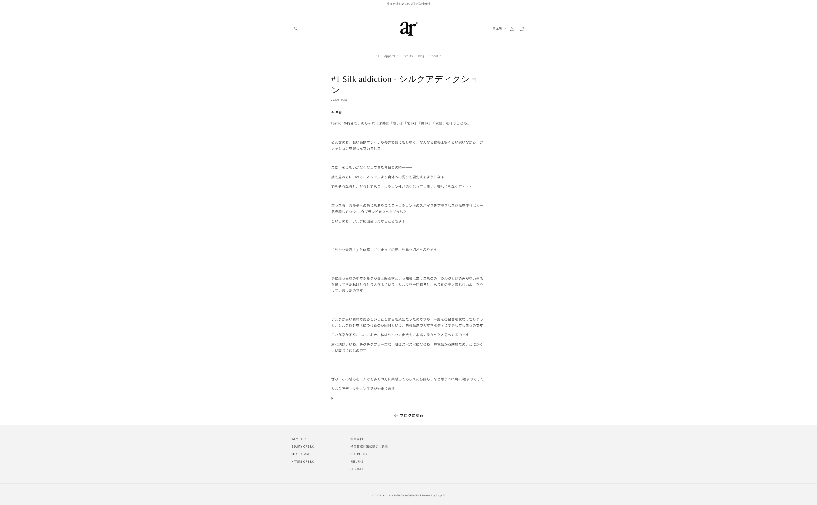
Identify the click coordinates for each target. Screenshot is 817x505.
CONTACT (356, 469)
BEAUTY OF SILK (302, 446)
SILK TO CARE (300, 454)
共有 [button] (339, 112)
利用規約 (356, 439)
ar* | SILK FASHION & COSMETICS (402, 495)
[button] (296, 28)
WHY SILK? (298, 439)
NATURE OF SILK (302, 461)
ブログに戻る (412, 415)
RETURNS (356, 461)
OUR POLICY (358, 454)
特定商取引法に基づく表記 (369, 446)
